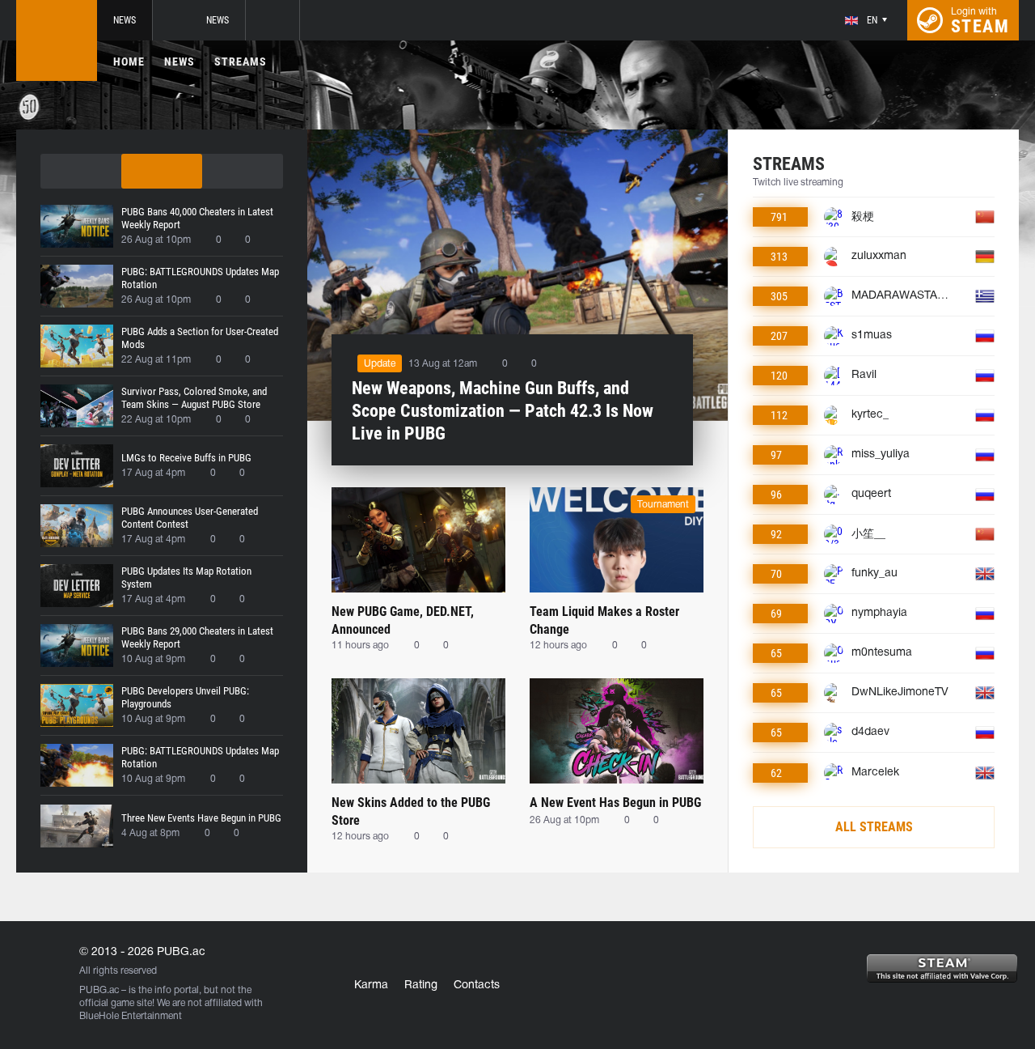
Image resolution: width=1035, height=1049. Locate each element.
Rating (420, 985)
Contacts (477, 985)
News (124, 20)
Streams (240, 61)
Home (129, 61)
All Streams (874, 827)
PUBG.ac (99, 990)
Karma (371, 985)
